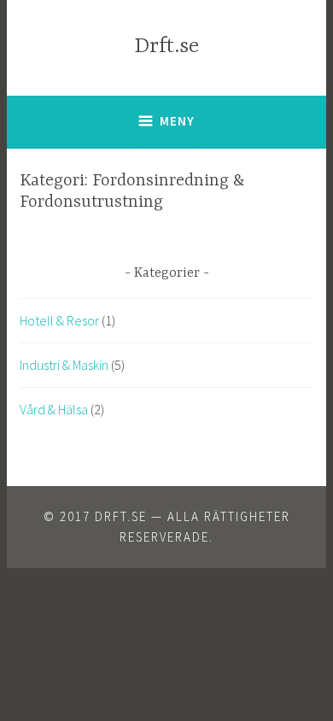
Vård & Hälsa (54, 409)
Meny (177, 121)
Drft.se (166, 46)
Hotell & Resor (59, 320)
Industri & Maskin (64, 364)
